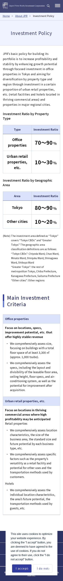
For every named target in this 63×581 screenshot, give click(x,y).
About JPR (21, 16)
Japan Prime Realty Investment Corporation (24, 6)
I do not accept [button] (42, 570)
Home (6, 16)
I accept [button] (22, 568)
